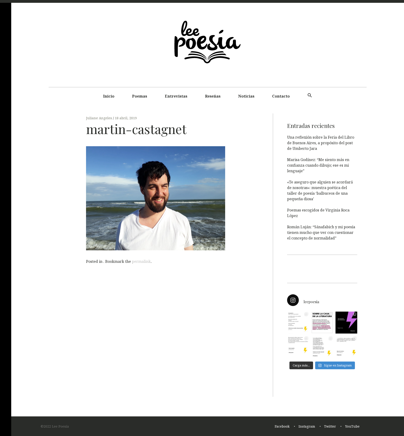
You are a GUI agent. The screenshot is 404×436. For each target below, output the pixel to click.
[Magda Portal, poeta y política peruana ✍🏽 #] (346, 322)
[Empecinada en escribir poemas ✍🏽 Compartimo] (322, 347)
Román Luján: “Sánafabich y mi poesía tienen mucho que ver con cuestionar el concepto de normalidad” (321, 232)
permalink (141, 261)
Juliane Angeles (99, 118)
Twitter (330, 426)
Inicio (108, 96)
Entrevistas (176, 96)
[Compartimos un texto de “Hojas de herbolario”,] (346, 347)
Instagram (307, 426)
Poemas (139, 96)
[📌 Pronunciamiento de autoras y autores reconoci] (322, 322)
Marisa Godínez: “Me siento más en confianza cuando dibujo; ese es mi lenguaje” (318, 165)
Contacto (281, 96)
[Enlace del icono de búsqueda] (310, 95)
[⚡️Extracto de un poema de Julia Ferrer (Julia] (298, 322)
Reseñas (212, 96)
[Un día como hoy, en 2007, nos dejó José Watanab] (298, 347)
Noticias (246, 96)
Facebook (282, 426)
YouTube (352, 426)
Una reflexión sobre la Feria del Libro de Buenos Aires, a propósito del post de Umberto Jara (320, 143)
